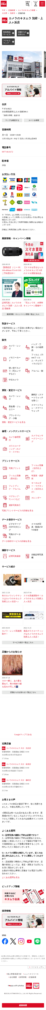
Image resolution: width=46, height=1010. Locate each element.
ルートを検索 (34, 120)
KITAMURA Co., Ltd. (18, 993)
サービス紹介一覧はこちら (23, 642)
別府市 (12, 13)
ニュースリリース (31, 974)
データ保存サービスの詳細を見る (16, 541)
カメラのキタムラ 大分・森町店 (18, 780)
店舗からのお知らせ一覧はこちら (23, 692)
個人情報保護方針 (14, 974)
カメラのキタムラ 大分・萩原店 (18, 764)
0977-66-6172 (7, 152)
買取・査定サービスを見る (14, 422)
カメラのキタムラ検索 (26, 10)
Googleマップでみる (23, 734)
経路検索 (23, 1005)
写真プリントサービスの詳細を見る (17, 510)
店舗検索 (27, 1)
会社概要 (13, 977)
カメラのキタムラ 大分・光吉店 (18, 748)
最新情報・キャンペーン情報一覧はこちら (23, 314)
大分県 (4, 13)
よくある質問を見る (11, 877)
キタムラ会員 (35, 2)
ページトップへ (37, 967)
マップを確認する (12, 120)
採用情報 (22, 977)
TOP (3, 10)
